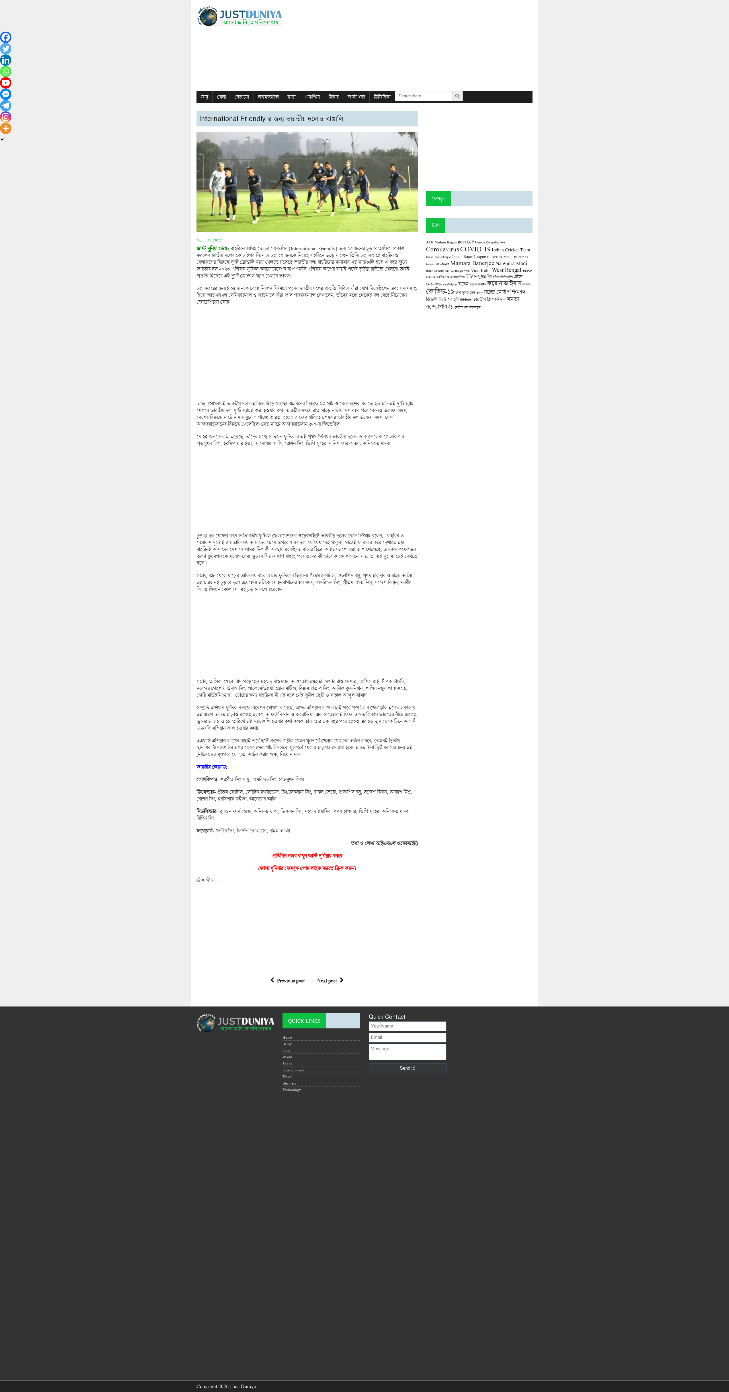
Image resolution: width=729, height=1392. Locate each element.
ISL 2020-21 (506, 257)
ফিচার (334, 97)
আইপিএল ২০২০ (444, 276)
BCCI (462, 242)
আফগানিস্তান (459, 276)
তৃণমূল (479, 292)
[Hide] (2, 139)
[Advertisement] (422, 45)
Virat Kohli (481, 270)
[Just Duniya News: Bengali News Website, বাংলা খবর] (249, 16)
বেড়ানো (242, 97)
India (286, 1050)
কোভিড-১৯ (440, 291)
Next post (327, 980)
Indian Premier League (438, 257)
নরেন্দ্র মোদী (495, 292)
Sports (287, 1063)
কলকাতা (526, 284)
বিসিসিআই (465, 300)
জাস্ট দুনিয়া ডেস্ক (465, 292)
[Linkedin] (5, 60)
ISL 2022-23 (521, 257)
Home (287, 1037)
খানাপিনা (312, 97)
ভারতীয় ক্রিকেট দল (488, 299)
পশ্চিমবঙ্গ (516, 291)
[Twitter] (5, 48)
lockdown (442, 264)
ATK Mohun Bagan (441, 242)
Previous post (291, 980)
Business (289, 1083)
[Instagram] (5, 117)
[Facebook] (5, 37)
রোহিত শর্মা (461, 307)
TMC (467, 270)
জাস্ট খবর (356, 97)
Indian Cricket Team (511, 249)
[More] (5, 128)
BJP (470, 241)
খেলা (221, 97)
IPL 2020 (492, 257)
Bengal (288, 1044)
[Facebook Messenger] (5, 94)
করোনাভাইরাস (504, 283)
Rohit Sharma (435, 270)
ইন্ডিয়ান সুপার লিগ (479, 276)
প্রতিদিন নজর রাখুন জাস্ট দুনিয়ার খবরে (307, 855)
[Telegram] (5, 105)
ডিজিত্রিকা (382, 97)
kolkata (430, 264)
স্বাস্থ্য (291, 97)
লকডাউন (474, 307)
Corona (480, 242)
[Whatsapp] (5, 71)
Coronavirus (442, 249)
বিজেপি (431, 299)
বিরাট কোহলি (449, 299)
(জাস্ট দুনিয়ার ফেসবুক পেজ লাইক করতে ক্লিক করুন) (307, 868)
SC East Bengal (454, 270)
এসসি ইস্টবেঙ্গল (450, 284)
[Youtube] (5, 83)
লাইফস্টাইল (268, 97)
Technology (291, 1089)
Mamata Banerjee (472, 262)
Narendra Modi (511, 263)
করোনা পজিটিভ (478, 284)
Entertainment (293, 1070)
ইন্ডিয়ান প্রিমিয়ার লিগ (503, 276)
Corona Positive (495, 242)
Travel (287, 1076)
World (287, 1057)
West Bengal (506, 269)
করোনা (463, 283)
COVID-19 (475, 249)
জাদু (204, 97)
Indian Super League (469, 256)
